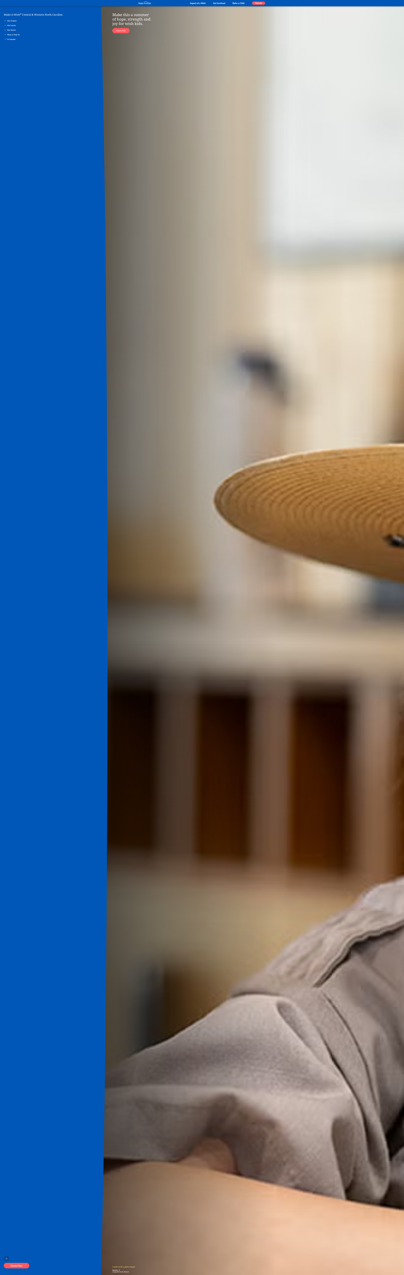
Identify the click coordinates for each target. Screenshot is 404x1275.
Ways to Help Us (13, 34)
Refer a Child (238, 3)
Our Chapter (12, 20)
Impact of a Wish (198, 3)
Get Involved (219, 3)
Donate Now (16, 1265)
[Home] (144, 2)
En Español (11, 39)
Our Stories (11, 30)
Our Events (11, 25)
